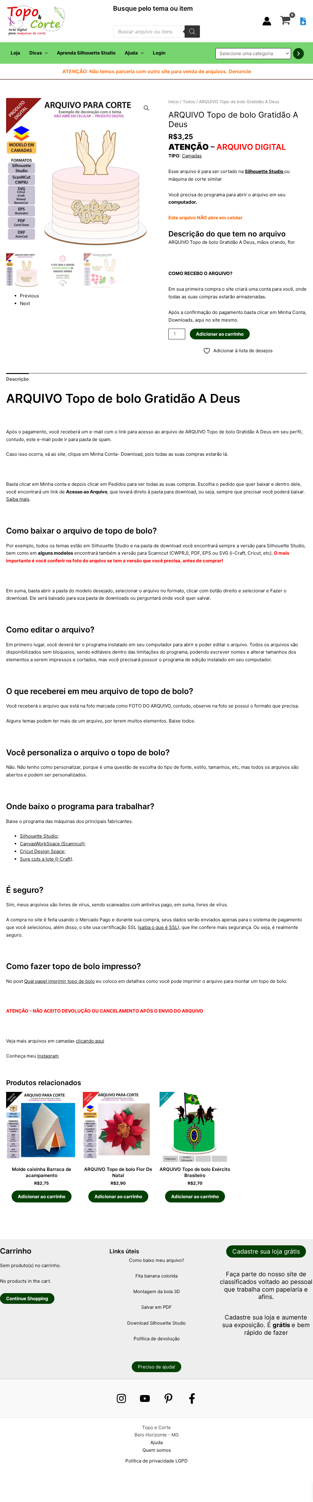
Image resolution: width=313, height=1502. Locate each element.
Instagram (48, 1056)
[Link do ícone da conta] (266, 21)
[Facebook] (192, 1398)
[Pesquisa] (192, 31)
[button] (45, 53)
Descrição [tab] (17, 379)
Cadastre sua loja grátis (266, 1251)
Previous (29, 296)
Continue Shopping (27, 1298)
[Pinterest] (168, 1398)
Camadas (192, 156)
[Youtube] (145, 1398)
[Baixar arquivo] (303, 21)
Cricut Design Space (42, 851)
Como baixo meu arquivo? (156, 1260)
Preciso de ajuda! (156, 1367)
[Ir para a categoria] (298, 53)
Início (173, 101)
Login (159, 53)
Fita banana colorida (156, 1276)
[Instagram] (121, 1398)
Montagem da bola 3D (156, 1291)
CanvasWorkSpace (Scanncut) (52, 844)
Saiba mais (17, 499)
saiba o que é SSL (158, 927)
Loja (15, 53)
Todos (189, 101)
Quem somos (156, 1450)
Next (25, 303)
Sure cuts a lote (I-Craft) (46, 859)
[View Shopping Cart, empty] (285, 21)
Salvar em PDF (156, 1307)
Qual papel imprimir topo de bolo (59, 981)
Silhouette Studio (264, 171)
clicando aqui (90, 1041)
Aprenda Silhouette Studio (86, 53)
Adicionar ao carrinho (220, 334)
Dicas (35, 53)
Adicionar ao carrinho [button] (41, 1196)
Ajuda (131, 53)
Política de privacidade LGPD (156, 1461)
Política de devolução (157, 1339)
